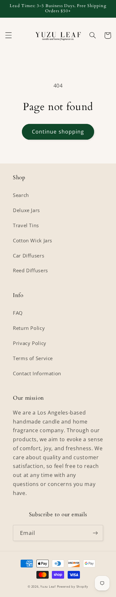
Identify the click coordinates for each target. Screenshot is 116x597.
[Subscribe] (95, 533)
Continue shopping (58, 131)
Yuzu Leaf (48, 587)
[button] (8, 35)
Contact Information (37, 373)
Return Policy (29, 328)
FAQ (18, 313)
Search (21, 195)
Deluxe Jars (26, 210)
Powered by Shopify (72, 587)
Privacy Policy (29, 343)
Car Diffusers (28, 255)
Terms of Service (33, 358)
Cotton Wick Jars (32, 240)
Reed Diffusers (30, 270)
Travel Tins (26, 225)
